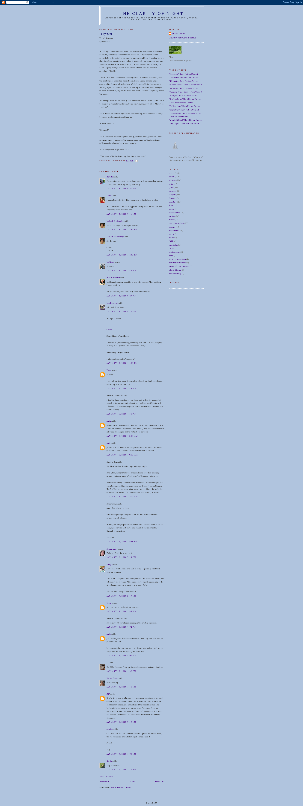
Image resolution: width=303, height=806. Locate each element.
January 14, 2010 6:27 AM (122, 295)
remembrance (174, 212)
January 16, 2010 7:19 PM (121, 557)
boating (172, 226)
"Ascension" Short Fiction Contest (183, 88)
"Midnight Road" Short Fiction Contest (185, 120)
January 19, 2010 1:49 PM (121, 769)
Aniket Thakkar (113, 277)
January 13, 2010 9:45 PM (121, 213)
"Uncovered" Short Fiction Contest (184, 77)
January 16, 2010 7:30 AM (122, 413)
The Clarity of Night (152, 13)
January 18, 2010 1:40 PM (121, 686)
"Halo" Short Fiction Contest (181, 102)
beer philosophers (176, 223)
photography (174, 251)
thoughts (172, 198)
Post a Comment (106, 776)
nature (171, 208)
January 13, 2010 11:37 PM (122, 254)
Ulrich (171, 248)
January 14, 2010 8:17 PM (121, 311)
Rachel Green (112, 678)
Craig (109, 602)
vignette (172, 180)
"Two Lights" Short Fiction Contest (184, 123)
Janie (109, 420)
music (171, 237)
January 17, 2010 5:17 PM (121, 595)
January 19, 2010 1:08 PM (121, 753)
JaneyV (110, 564)
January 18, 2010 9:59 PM (121, 721)
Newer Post (104, 781)
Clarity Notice (175, 269)
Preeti (109, 370)
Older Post (159, 781)
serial (171, 183)
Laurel (109, 195)
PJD (108, 693)
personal (172, 190)
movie (171, 233)
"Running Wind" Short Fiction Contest (185, 91)
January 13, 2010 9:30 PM (121, 188)
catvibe (110, 729)
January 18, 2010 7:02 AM (122, 626)
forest (171, 205)
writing (172, 216)
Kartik (109, 761)
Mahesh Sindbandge (115, 221)
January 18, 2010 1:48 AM (122, 611)
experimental (174, 230)
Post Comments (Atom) (121, 787)
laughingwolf (112, 303)
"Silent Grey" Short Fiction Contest (184, 109)
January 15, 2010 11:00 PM (122, 363)
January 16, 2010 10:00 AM (122, 436)
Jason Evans (178, 33)
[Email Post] (136, 161)
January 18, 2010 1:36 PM (121, 671)
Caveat (110, 329)
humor (171, 219)
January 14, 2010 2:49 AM (122, 270)
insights (172, 194)
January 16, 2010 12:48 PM (122, 541)
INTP (171, 241)
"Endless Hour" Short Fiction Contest (185, 106)
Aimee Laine (112, 548)
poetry (171, 173)
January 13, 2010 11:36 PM (122, 229)
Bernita (110, 176)
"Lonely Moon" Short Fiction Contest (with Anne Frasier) (185, 115)
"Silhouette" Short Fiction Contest (183, 81)
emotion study (175, 273)
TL (108, 662)
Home (132, 781)
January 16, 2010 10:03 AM (122, 454)
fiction (171, 176)
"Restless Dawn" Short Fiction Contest (185, 99)
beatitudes (173, 244)
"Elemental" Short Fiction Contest (183, 73)
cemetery (173, 201)
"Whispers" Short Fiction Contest (183, 95)
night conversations (177, 259)
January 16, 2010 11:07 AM (122, 496)
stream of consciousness (179, 266)
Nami (171, 255)
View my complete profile (182, 38)
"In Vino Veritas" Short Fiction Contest (185, 84)
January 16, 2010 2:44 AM (122, 388)
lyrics (171, 187)
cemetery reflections (177, 262)
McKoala (110, 262)
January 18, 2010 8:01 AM (122, 655)
